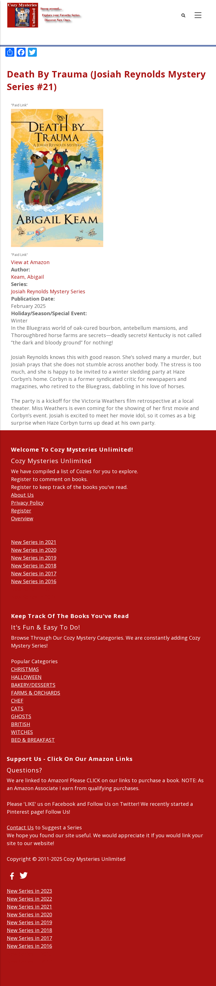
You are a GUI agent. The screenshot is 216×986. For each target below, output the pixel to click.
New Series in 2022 (29, 898)
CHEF (17, 700)
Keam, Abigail (27, 276)
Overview (22, 518)
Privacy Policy (27, 502)
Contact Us (20, 827)
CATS (17, 708)
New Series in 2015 (33, 589)
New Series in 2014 (33, 597)
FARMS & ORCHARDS (35, 692)
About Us (22, 494)
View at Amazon (30, 262)
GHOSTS (21, 716)
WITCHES (22, 732)
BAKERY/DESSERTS (33, 684)
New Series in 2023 (29, 890)
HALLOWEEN (26, 677)
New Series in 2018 (33, 565)
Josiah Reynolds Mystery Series (48, 291)
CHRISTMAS (25, 669)
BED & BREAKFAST (33, 739)
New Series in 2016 (33, 581)
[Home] (45, 11)
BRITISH (20, 724)
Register (21, 510)
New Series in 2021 (33, 542)
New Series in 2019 (33, 557)
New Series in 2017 (33, 573)
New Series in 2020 (33, 549)
